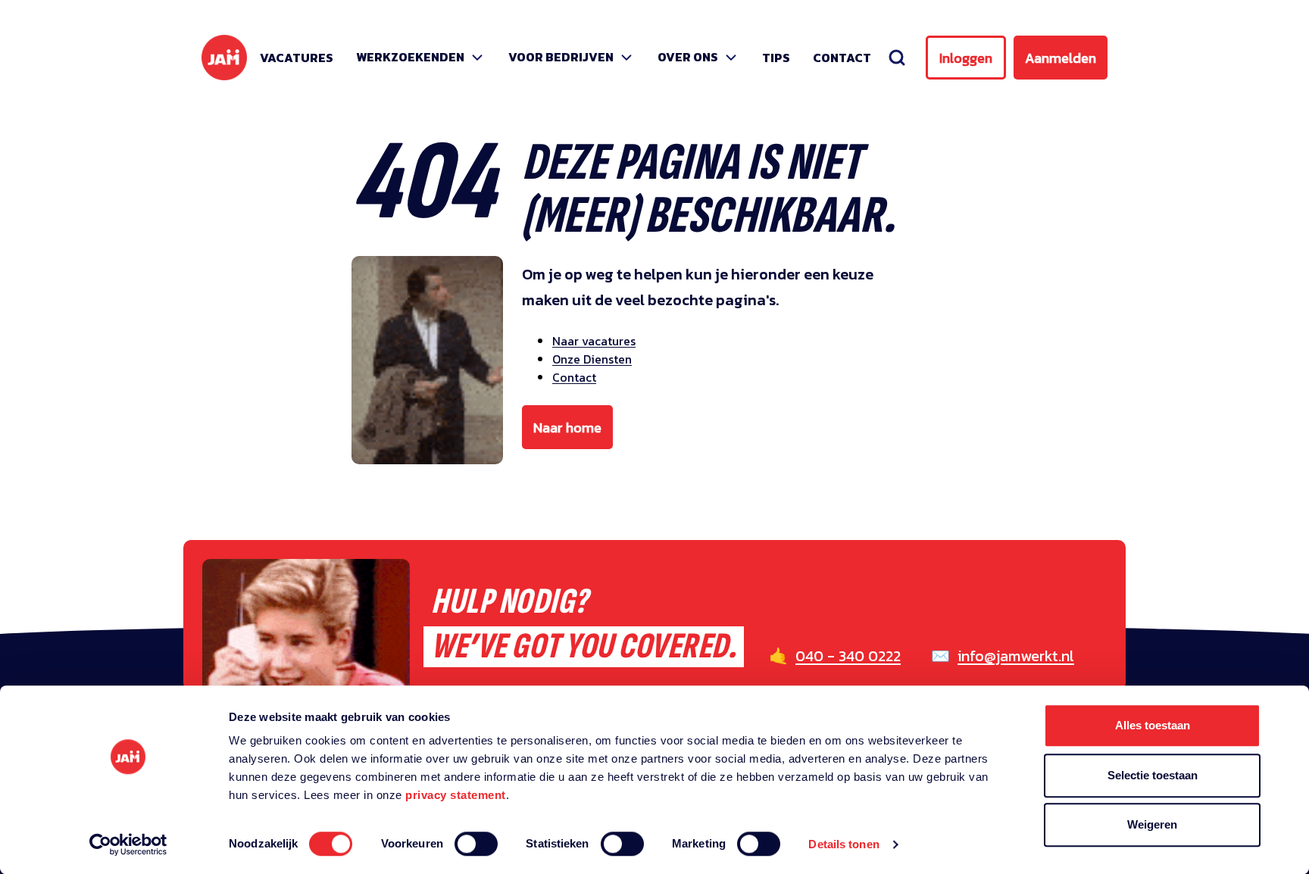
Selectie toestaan (1152, 775)
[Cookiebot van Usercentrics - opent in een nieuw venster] (128, 844)
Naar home (567, 427)
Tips (776, 57)
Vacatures (296, 57)
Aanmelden (1060, 58)
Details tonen (843, 844)
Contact (842, 57)
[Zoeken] (897, 57)
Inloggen (965, 58)
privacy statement (455, 794)
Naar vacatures (594, 341)
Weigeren (1152, 824)
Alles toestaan (1152, 725)
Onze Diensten (592, 359)
